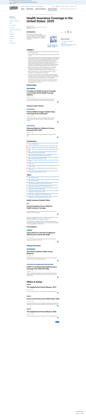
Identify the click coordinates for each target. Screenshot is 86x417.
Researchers (27, 6)
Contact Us (71, 6)
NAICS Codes (58, 6)
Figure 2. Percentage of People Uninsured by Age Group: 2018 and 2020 (41, 145)
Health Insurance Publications (67, 41)
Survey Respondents (39, 6)
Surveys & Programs (40, 9)
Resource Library (52, 9)
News (53, 6)
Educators (32, 6)
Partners (22, 6)
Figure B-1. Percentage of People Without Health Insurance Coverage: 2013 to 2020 (43, 160)
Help (75, 6)
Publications (36, 14)
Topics (22, 9)
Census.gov (29, 14)
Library (33, 14)
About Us (66, 6)
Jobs (63, 6)
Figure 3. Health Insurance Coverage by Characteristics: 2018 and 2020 (41, 147)
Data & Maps (29, 9)
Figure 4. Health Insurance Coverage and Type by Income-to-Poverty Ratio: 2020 (42, 149)
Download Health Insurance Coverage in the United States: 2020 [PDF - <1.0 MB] (52, 46)
